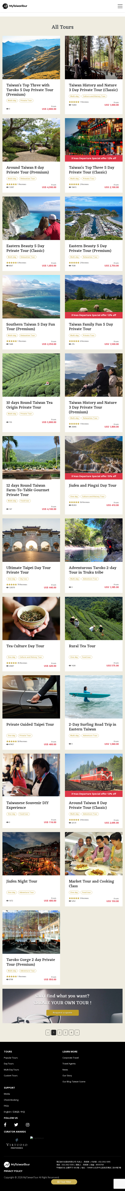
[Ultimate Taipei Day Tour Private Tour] (31, 540)
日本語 (16, 1111)
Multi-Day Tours (11, 1069)
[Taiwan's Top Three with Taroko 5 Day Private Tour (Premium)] (31, 57)
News (65, 1069)
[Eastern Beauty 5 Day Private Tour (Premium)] (94, 218)
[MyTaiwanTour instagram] (27, 1125)
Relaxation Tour (28, 178)
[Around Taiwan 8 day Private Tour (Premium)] (31, 140)
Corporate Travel (70, 1057)
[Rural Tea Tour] (94, 618)
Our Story (67, 1075)
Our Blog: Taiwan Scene (73, 1081)
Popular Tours (11, 1057)
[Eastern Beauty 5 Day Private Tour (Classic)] (31, 218)
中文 (23, 1111)
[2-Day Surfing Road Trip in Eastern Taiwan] (94, 697)
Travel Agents (69, 1063)
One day (74, 496)
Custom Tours (11, 1075)
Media (7, 1093)
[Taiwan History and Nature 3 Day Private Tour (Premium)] (94, 375)
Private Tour (26, 100)
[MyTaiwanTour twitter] (16, 1125)
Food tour (25, 501)
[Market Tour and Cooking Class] (94, 854)
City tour (23, 579)
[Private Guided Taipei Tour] (31, 697)
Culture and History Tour (94, 96)
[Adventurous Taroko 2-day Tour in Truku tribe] (94, 540)
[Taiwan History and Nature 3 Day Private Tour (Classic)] (94, 57)
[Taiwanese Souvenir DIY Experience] (31, 775)
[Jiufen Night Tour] (31, 854)
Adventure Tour (90, 579)
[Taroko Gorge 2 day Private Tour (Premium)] (31, 932)
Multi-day (12, 100)
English (7, 1111)
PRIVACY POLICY (13, 1171)
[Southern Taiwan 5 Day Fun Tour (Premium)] (31, 296)
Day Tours (9, 1063)
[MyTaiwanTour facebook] (5, 1125)
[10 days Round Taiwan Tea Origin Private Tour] (31, 375)
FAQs (6, 1105)
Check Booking (11, 1099)
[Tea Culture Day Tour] (31, 618)
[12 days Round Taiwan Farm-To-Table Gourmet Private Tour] (31, 458)
